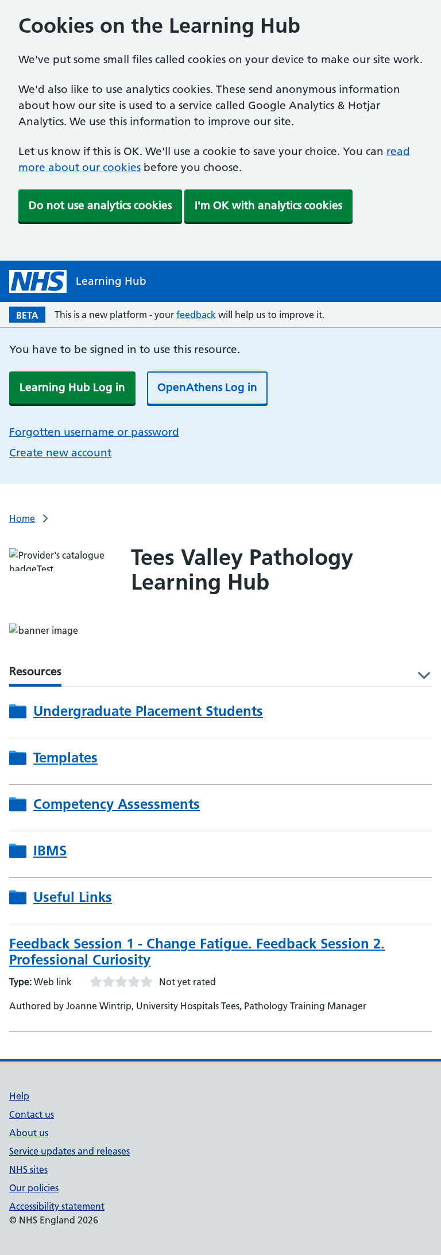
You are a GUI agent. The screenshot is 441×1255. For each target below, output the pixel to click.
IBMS (50, 851)
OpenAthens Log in (207, 387)
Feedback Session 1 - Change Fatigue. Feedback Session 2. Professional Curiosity (197, 951)
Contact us (31, 1114)
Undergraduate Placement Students (148, 711)
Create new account (60, 452)
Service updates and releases (69, 1151)
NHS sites (28, 1169)
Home (22, 518)
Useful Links (72, 897)
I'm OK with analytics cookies (268, 205)
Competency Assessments (116, 804)
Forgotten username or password (94, 432)
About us (28, 1132)
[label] (420, 676)
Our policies (34, 1188)
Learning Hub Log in (72, 387)
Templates (65, 758)
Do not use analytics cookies (100, 205)
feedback (196, 314)
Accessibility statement (57, 1206)
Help (19, 1096)
